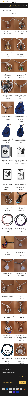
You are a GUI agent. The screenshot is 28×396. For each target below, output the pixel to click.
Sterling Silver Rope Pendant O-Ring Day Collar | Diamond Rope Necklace (21, 360)
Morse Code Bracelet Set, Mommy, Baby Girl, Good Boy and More (7, 230)
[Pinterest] (22, 376)
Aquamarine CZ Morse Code (21, 316)
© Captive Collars (14, 386)
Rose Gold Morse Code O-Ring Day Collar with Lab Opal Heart (20, 337)
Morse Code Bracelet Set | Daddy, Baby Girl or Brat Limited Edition (7, 360)
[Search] (24, 5)
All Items (9, 10)
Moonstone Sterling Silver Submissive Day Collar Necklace (20, 252)
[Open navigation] (1, 5)
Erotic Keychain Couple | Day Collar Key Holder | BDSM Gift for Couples (21, 118)
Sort (13, 13)
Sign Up (23, 382)
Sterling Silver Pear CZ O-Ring (7, 316)
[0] (26, 5)
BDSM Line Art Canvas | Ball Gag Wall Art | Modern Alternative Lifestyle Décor (21, 162)
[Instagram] (19, 376)
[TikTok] (25, 376)
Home (4, 10)
